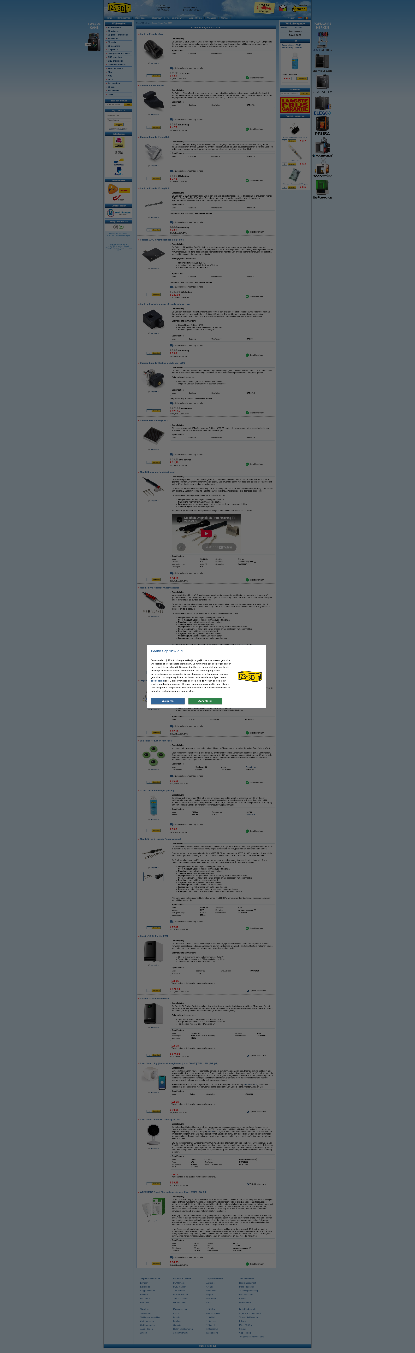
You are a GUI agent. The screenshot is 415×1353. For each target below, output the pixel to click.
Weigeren (168, 701)
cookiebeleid (157, 680)
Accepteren (205, 701)
